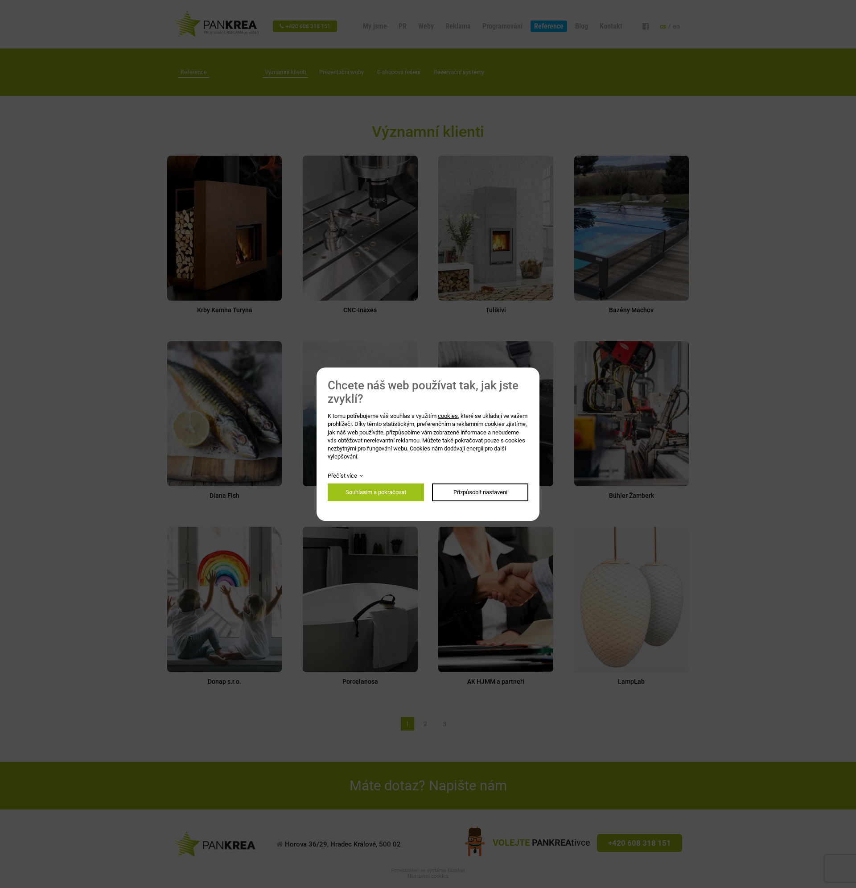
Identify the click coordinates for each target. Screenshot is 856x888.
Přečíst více (342, 475)
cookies (448, 416)
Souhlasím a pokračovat (376, 492)
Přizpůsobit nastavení (480, 492)
